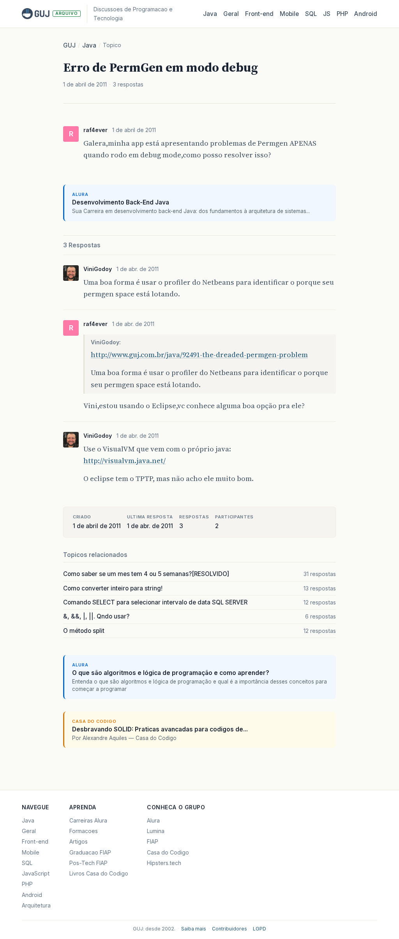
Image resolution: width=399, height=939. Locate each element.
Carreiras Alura (88, 820)
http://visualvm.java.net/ (124, 460)
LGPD (259, 929)
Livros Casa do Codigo (98, 873)
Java (210, 14)
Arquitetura (36, 905)
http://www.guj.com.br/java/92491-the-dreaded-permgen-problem (199, 354)
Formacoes (83, 831)
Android (365, 14)
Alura (153, 820)
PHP (342, 14)
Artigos (78, 841)
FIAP (152, 841)
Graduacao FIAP (90, 852)
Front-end (35, 841)
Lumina (155, 831)
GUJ (69, 45)
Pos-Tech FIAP (88, 863)
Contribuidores (229, 929)
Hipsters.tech (164, 863)
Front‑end (259, 14)
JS (326, 14)
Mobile (289, 14)
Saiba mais (193, 929)
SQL (311, 14)
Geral (231, 14)
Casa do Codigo (168, 852)
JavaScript (35, 873)
